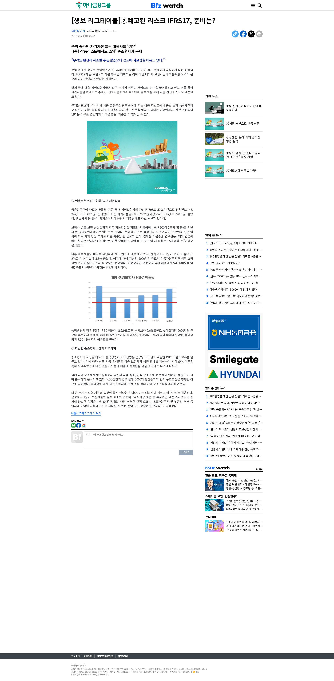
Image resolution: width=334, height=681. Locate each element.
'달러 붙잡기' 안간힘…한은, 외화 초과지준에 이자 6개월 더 (258, 480)
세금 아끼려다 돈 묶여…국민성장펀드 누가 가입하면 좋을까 (258, 526)
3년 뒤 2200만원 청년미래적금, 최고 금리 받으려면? (254, 522)
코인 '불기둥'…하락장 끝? (225, 263)
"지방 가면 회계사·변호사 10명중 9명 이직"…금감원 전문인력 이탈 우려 (252, 436)
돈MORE (211, 517)
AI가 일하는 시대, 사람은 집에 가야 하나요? (235, 403)
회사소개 (75, 656)
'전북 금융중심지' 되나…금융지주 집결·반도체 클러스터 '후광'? (247, 409)
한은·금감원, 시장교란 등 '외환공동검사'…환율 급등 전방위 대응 (261, 488)
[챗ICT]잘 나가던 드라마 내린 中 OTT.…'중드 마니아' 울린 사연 (247, 303)
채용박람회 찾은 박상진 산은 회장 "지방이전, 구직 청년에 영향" (247, 416)
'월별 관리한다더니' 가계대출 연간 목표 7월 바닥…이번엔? (244, 449)
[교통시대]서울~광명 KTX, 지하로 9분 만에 (235, 283)
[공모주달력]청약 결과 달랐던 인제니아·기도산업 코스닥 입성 (246, 269)
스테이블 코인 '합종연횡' (221, 496)
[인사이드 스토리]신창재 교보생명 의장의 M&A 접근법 (241, 429)
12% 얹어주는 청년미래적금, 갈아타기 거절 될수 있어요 (256, 530)
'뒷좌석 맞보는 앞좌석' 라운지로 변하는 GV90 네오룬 (240, 296)
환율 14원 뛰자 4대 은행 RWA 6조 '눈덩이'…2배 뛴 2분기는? (259, 484)
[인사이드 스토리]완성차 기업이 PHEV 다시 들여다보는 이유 (245, 243)
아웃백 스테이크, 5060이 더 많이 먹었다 (233, 289)
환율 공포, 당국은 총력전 (221, 475)
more (259, 469)
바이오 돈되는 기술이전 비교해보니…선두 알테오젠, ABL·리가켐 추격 (250, 250)
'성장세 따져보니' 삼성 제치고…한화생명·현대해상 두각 (243, 442)
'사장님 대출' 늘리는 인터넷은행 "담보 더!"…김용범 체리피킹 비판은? (251, 423)
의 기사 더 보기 (86, 413)
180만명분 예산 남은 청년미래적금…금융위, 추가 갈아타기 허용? (248, 256)
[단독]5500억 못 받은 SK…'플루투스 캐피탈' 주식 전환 (242, 276)
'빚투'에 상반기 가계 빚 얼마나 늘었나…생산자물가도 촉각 (244, 456)
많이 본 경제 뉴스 (215, 388)
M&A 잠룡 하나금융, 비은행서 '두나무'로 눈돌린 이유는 (256, 509)
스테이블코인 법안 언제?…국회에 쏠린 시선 (250, 501)
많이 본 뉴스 (213, 235)
